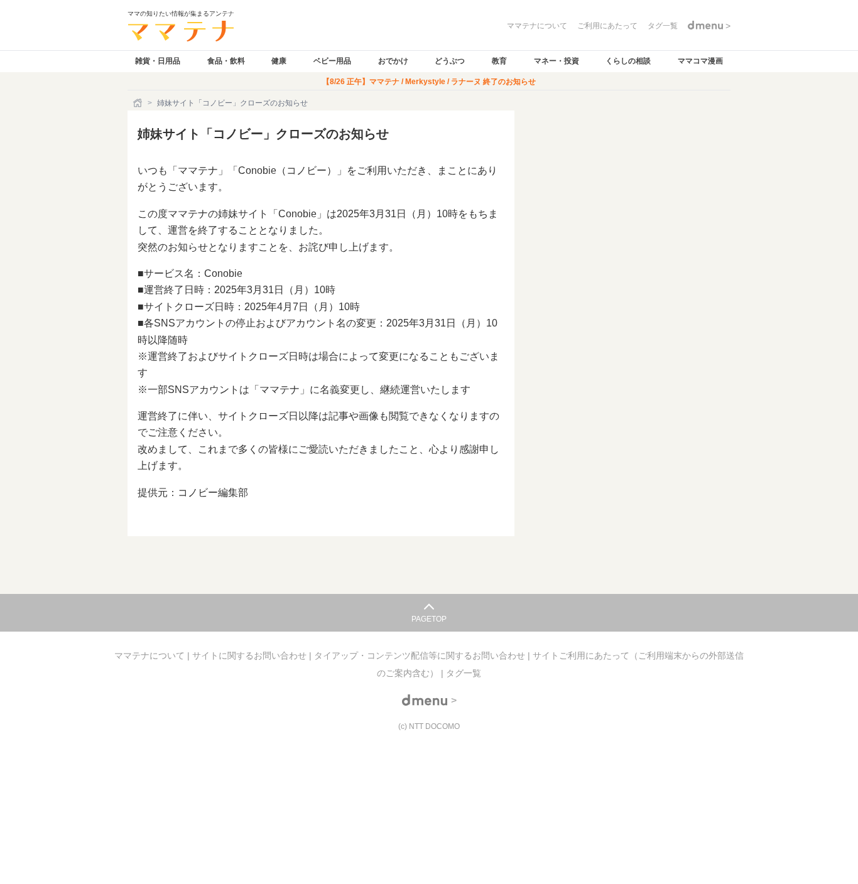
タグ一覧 (463, 673)
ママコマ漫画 (700, 61)
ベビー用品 (332, 61)
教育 (499, 61)
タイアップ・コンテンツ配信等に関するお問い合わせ (421, 655)
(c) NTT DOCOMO (429, 726)
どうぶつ (450, 61)
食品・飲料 (226, 61)
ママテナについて (150, 655)
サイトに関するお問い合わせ (250, 655)
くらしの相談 (628, 61)
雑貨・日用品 (157, 61)
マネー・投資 (556, 61)
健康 (278, 61)
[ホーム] (139, 103)
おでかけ (393, 61)
